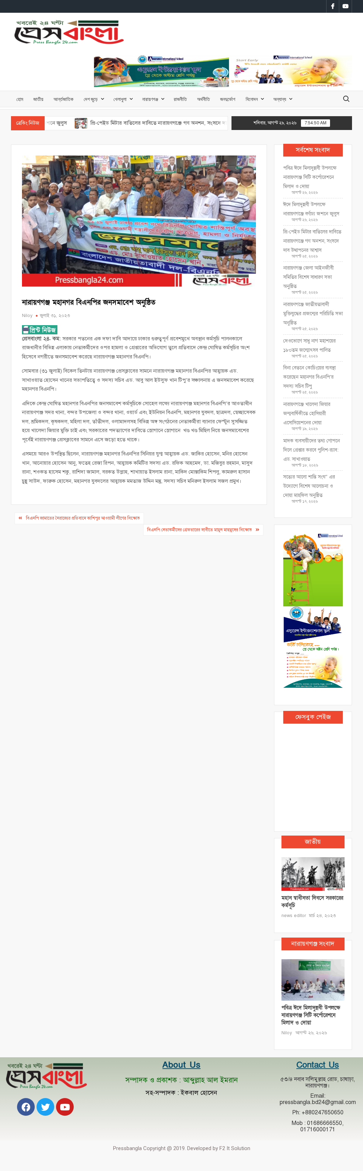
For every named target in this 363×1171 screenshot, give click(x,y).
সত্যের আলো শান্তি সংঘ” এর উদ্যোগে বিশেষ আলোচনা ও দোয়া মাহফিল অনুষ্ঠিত (309, 486)
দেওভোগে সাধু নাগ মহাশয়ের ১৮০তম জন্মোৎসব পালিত (309, 345)
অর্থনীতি (203, 99)
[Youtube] (65, 1107)
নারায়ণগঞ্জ (150, 99)
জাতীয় (38, 99)
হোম (19, 99)
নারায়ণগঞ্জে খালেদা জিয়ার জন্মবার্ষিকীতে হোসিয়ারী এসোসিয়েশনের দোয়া (306, 413)
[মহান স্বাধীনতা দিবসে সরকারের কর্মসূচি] (313, 874)
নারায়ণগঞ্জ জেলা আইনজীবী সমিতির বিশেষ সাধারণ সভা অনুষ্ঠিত (308, 277)
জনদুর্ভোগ (227, 99)
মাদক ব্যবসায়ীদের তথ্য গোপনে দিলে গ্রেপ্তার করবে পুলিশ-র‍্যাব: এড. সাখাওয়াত (311, 450)
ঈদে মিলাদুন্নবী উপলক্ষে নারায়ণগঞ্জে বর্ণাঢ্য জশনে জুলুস (311, 209)
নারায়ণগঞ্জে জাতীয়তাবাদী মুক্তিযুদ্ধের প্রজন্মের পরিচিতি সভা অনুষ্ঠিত (313, 313)
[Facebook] (26, 1107)
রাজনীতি (180, 99)
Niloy (27, 315)
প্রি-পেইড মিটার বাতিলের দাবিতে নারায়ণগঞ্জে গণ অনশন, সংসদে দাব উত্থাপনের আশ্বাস (152, 123)
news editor (293, 915)
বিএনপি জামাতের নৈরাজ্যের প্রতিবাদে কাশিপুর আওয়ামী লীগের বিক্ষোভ (83, 518)
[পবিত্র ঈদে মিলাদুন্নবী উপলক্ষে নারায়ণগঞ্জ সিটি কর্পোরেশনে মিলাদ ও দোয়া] (313, 979)
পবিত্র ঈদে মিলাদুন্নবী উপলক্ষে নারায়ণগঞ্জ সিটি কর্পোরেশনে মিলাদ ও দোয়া (309, 177)
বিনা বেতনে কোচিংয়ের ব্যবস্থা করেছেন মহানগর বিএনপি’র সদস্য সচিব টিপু (309, 377)
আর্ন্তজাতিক (63, 99)
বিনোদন (252, 99)
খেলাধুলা (120, 99)
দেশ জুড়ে (91, 99)
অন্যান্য (279, 99)
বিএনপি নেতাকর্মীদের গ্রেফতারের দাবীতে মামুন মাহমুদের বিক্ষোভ (199, 529)
